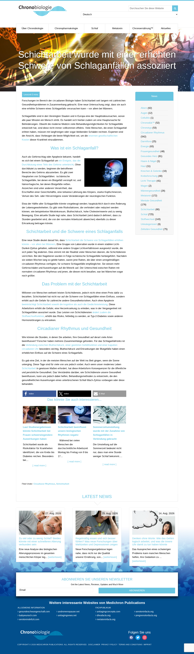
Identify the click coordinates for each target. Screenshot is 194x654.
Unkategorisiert (149, 224)
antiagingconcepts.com (108, 611)
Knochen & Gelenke (151, 171)
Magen (144, 185)
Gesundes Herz (149, 156)
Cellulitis (145, 117)
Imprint (148, 645)
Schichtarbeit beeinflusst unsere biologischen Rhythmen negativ (72, 431)
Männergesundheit (150, 190)
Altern (144, 108)
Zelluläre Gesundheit (152, 229)
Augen (144, 113)
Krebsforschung (149, 176)
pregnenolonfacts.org (146, 615)
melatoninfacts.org (105, 619)
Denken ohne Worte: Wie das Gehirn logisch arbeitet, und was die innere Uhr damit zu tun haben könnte (153, 541)
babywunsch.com (27, 615)
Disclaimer (94, 645)
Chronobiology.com (42, 10)
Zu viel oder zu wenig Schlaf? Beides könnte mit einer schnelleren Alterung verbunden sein (40, 541)
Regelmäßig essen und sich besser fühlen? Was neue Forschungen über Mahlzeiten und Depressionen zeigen (97, 541)
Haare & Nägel (148, 161)
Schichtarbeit (29, 368)
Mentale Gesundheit (151, 200)
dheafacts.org (103, 615)
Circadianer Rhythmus (44, 484)
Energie (145, 146)
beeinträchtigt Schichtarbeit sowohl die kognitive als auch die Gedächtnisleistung (65, 304)
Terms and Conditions (130, 645)
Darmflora (146, 141)
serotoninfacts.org (144, 611)
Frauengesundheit (150, 151)
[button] (39, 393)
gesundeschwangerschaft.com (34, 611)
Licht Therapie (148, 180)
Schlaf (144, 214)
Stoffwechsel (147, 219)
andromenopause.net (68, 611)
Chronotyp (146, 127)
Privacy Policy (109, 645)
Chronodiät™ (148, 122)
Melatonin (146, 195)
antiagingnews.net (66, 615)
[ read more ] (39, 465)
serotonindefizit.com (28, 619)
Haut (143, 166)
